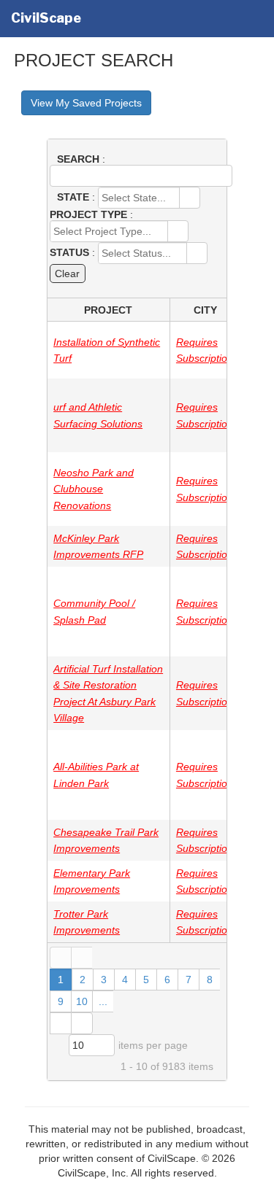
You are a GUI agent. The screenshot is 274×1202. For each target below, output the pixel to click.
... (103, 1001)
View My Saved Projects (86, 103)
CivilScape (46, 18)
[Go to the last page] (82, 1023)
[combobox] (139, 197)
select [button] (189, 199)
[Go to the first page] (60, 958)
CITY (205, 310)
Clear (67, 273)
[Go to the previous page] (81, 958)
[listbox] (92, 1045)
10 (82, 1001)
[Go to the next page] (60, 1023)
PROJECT (108, 310)
